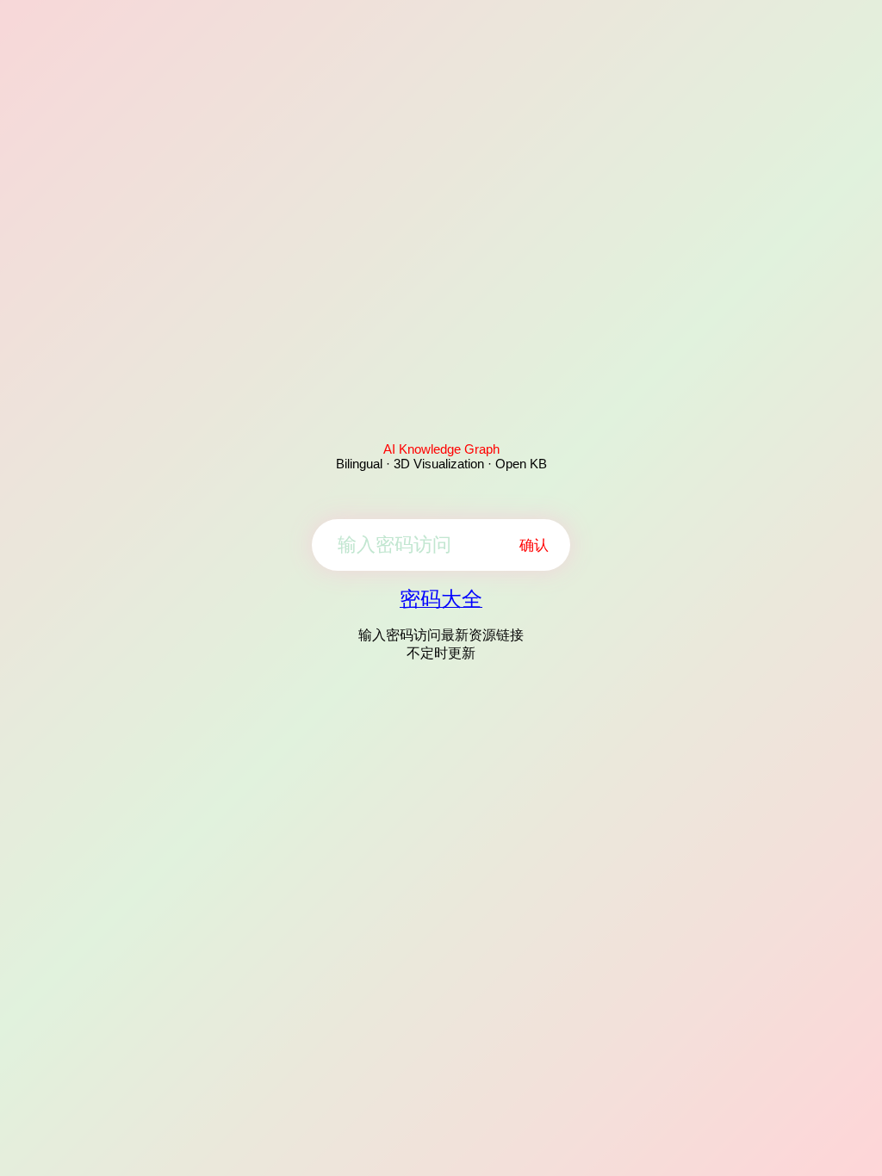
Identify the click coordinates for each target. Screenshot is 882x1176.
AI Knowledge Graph (441, 449)
